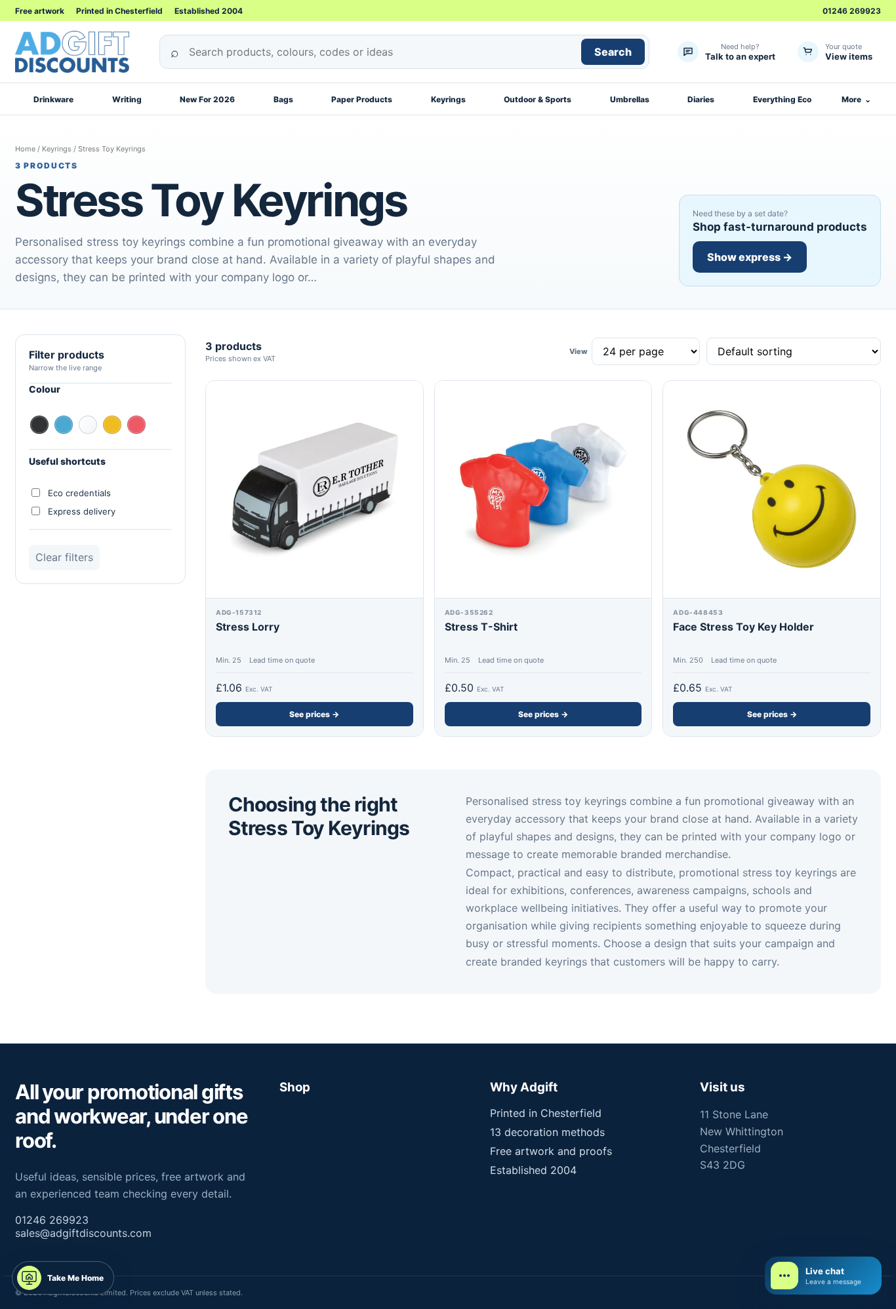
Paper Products (361, 99)
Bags (283, 99)
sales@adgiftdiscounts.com (83, 1233)
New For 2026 (207, 99)
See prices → (314, 714)
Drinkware (53, 99)
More (856, 99)
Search (613, 51)
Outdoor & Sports (537, 99)
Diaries (700, 99)
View (578, 351)
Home (25, 148)
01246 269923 (852, 11)
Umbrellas (629, 99)
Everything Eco (782, 99)
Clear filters (64, 557)
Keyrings (448, 99)
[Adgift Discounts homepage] (77, 52)
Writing (127, 99)
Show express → (749, 257)
